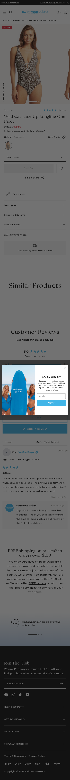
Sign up (51, 403)
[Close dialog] (65, 368)
